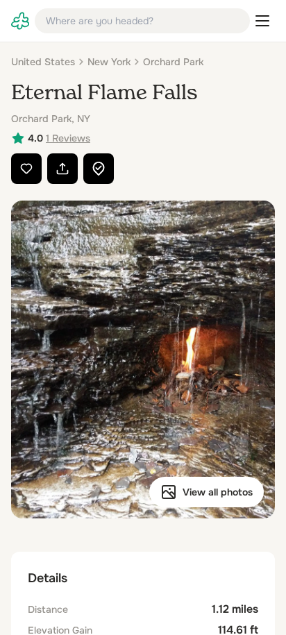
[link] (20, 21)
